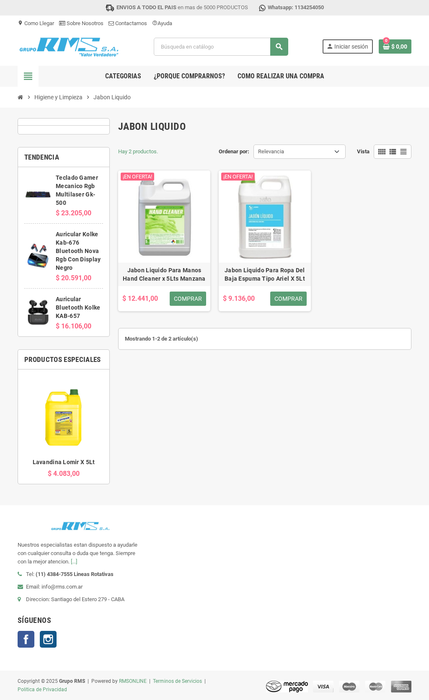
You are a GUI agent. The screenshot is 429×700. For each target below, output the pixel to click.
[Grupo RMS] (68, 46)
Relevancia (271, 151)
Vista (363, 151)
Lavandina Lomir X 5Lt (64, 462)
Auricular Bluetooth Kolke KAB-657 (78, 307)
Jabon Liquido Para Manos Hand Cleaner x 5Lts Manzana (164, 274)
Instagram (48, 639)
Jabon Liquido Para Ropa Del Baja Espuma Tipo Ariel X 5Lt (265, 274)
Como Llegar (36, 23)
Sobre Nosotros (84, 23)
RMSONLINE (133, 681)
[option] (63, 426)
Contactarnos (130, 23)
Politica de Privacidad (42, 689)
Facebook (26, 639)
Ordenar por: (234, 151)
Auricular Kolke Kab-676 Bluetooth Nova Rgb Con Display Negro (78, 251)
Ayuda (162, 23)
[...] (74, 561)
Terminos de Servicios (177, 681)
